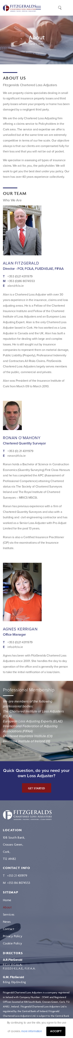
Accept (56, 1031)
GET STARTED (36, 788)
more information (31, 1031)
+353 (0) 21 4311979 (20, 451)
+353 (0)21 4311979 (20, 276)
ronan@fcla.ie (16, 456)
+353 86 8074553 (18, 883)
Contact (8, 929)
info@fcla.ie (15, 647)
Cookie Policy (12, 943)
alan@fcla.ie (15, 286)
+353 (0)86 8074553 (21, 281)
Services (8, 914)
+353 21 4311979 (17, 875)
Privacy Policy (12, 936)
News (7, 922)
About (7, 907)
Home (7, 900)
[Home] (27, 815)
